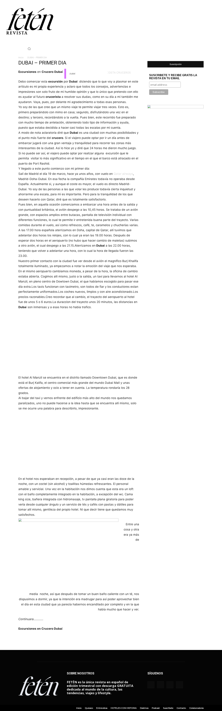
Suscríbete (168, 708)
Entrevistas (101, 708)
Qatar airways (123, 173)
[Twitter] (13, 48)
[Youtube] (18, 48)
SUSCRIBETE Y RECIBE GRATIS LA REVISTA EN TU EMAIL (173, 77)
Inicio (21, 57)
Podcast (156, 708)
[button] (29, 49)
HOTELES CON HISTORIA (124, 708)
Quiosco (89, 708)
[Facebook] (2, 48)
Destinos (144, 708)
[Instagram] (7, 48)
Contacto (181, 708)
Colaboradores (196, 708)
